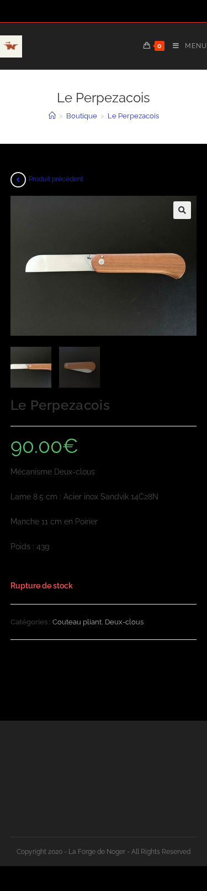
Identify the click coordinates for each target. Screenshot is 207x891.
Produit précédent (56, 179)
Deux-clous (124, 622)
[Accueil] (52, 116)
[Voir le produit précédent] (18, 179)
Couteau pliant (77, 622)
